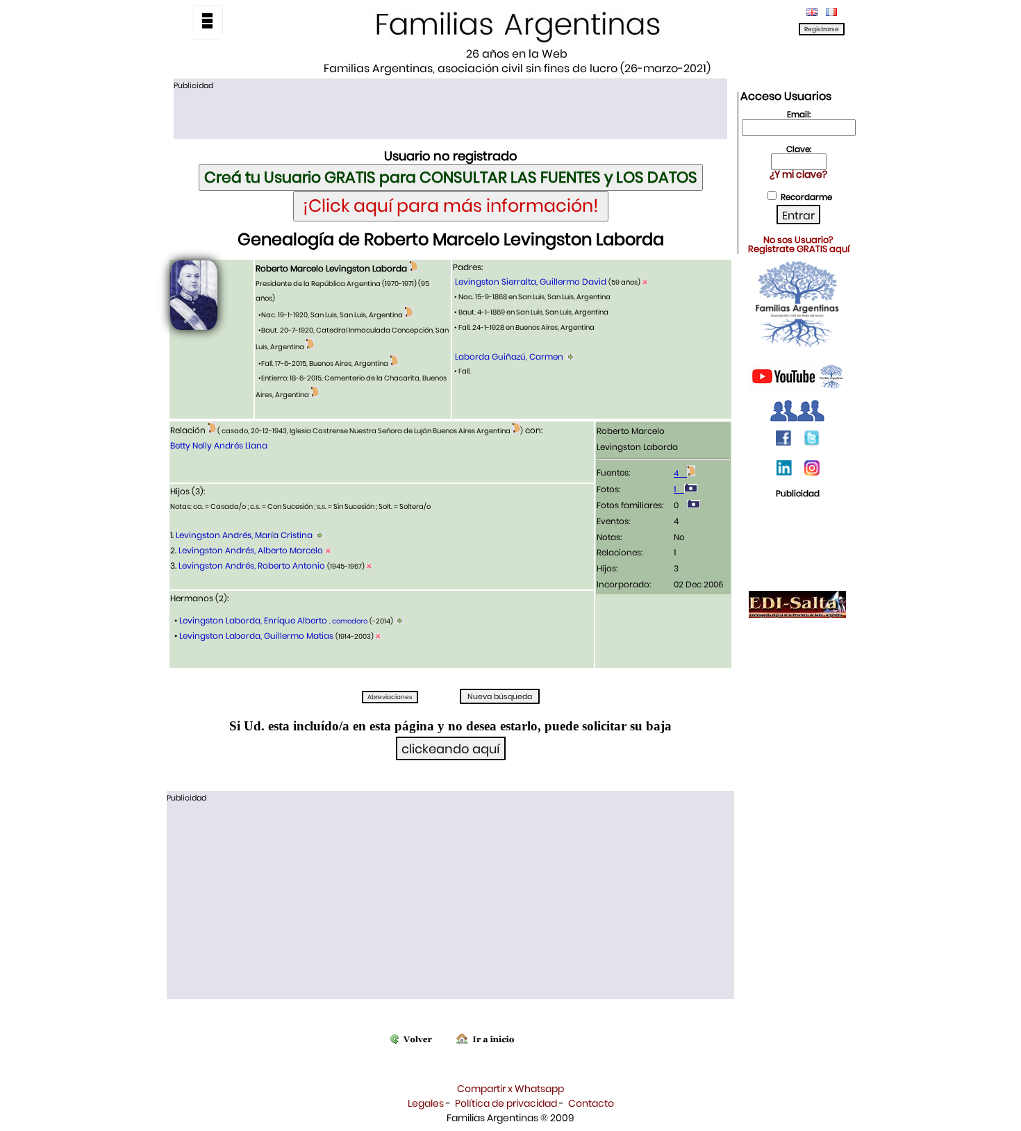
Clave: (798, 149)
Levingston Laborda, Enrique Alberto (272, 620)
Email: (799, 114)
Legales (426, 1103)
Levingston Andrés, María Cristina (244, 535)
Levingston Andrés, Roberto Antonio (252, 565)
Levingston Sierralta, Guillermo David (531, 281)
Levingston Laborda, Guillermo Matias (256, 636)
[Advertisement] (450, 113)
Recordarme (806, 197)
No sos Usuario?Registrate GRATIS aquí (798, 244)
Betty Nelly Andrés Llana (218, 445)
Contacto (591, 1103)
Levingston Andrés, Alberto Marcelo (251, 550)
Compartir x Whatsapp (510, 1089)
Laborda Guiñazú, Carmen (509, 356)
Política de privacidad (506, 1103)
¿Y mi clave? (798, 174)
